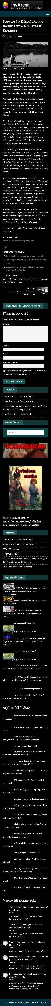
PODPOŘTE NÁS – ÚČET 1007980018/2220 (21, 401)
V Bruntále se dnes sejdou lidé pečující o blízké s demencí (28, 958)
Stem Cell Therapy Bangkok (21, 924)
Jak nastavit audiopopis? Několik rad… (28, 908)
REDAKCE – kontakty (12, 549)
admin (19, 36)
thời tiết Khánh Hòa (17, 907)
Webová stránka (10, 362)
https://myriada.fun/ (17, 521)
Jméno (5, 346)
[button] (47, 13)
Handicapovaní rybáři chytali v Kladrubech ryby (26, 261)
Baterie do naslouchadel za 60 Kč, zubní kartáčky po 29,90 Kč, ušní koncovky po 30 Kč (25, 408)
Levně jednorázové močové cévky (17, 414)
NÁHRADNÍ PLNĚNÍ (10, 554)
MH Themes (41, 1002)
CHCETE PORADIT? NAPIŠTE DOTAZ (17, 397)
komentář (7, 324)
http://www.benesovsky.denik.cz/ (18, 240)
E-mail (5, 354)
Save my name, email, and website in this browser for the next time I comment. (25, 372)
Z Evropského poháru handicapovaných (24, 256)
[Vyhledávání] (25, 432)
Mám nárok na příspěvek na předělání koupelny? (27, 975)
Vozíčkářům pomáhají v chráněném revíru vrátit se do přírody (25, 268)
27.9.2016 (8, 36)
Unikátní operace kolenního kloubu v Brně (27, 943)
